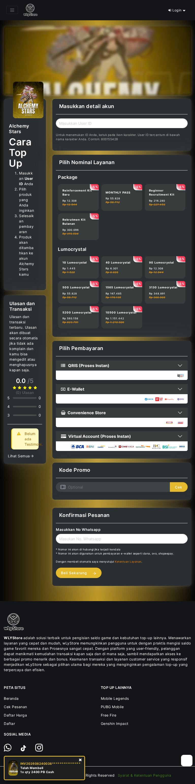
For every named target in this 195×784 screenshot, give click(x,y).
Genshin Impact (114, 723)
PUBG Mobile (112, 707)
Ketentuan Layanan (128, 561)
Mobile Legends (115, 698)
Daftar (9, 723)
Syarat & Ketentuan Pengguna (144, 775)
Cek (178, 487)
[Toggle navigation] (12, 10)
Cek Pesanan (15, 707)
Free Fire (109, 715)
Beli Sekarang (74, 573)
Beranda (11, 698)
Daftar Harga (15, 715)
